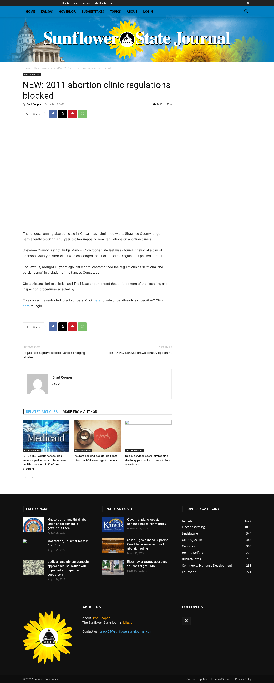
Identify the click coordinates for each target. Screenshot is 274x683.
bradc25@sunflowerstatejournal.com (125, 631)
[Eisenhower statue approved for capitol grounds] (113, 567)
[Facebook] (53, 114)
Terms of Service (221, 679)
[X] (248, 3)
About (132, 11)
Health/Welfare (43, 68)
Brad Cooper (34, 104)
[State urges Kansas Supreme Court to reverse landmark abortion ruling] (113, 545)
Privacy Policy (243, 679)
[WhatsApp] (82, 114)
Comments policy (196, 679)
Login (148, 11)
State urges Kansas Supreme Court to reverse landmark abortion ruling (147, 544)
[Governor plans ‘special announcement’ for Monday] (113, 524)
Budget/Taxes (93, 11)
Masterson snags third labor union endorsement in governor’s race (68, 524)
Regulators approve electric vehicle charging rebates (54, 355)
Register (86, 2)
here (97, 300)
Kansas (47, 11)
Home (30, 11)
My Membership (104, 2)
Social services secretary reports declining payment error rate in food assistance (148, 460)
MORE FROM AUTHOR (80, 412)
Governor (67, 11)
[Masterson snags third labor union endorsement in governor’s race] (33, 524)
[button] (246, 12)
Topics (115, 11)
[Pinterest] (72, 114)
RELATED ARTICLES (42, 412)
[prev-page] (25, 477)
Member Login (70, 2)
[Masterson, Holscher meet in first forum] (33, 546)
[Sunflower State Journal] (137, 39)
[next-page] (32, 477)
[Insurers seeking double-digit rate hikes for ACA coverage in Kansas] (97, 436)
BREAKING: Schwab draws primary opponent (140, 353)
